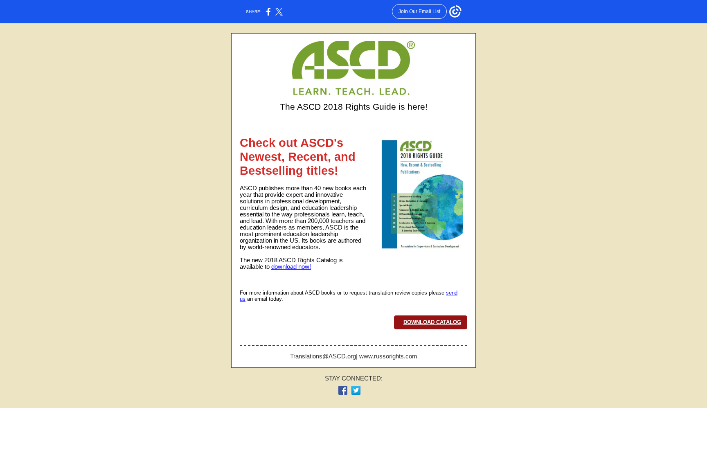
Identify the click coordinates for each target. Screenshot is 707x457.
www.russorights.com (388, 356)
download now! (291, 266)
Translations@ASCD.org (323, 356)
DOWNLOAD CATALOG (432, 322)
